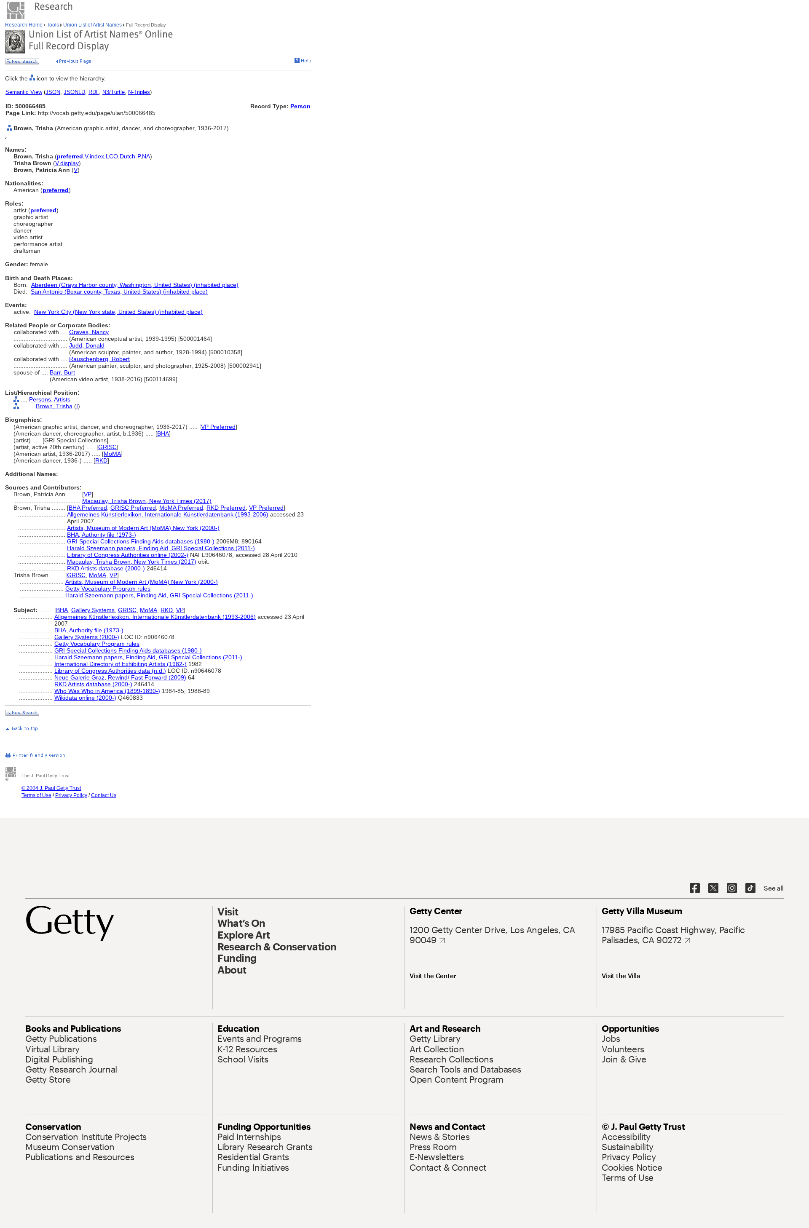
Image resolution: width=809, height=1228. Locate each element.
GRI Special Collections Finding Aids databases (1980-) (140, 541)
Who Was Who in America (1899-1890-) (107, 691)
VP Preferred (218, 426)
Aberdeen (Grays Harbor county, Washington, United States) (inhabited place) (134, 284)
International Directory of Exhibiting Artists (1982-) (120, 664)
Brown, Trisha (54, 406)
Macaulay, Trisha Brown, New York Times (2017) (147, 501)
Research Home (24, 25)
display (69, 163)
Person (300, 106)
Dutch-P (130, 156)
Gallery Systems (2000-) (86, 637)
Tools (53, 25)
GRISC (107, 447)
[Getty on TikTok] (750, 888)
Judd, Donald (86, 345)
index (97, 156)
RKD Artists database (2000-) (106, 568)
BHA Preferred (88, 507)
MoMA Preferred (181, 507)
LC (109, 156)
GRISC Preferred (133, 507)
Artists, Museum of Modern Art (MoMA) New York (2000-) (143, 527)
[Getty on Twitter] (713, 888)
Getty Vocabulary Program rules (107, 588)
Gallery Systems (93, 610)
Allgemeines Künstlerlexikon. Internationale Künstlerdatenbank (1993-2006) (167, 514)
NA (146, 156)
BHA (163, 433)
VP (87, 494)
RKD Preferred (226, 507)
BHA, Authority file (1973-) (101, 534)
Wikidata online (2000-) (85, 697)
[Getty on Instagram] (732, 888)
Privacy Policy (71, 795)
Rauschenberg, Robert (99, 359)
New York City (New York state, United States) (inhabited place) (118, 311)
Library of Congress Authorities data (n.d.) (110, 670)
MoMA (112, 453)
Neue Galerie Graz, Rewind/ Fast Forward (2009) (120, 677)
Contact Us (103, 795)
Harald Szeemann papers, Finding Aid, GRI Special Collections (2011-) (161, 548)
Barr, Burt (62, 372)
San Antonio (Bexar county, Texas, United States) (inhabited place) (119, 291)
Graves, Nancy (89, 332)
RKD (101, 460)
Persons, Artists (49, 399)
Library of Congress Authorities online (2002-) (127, 554)
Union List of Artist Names (92, 25)
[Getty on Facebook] (695, 888)
